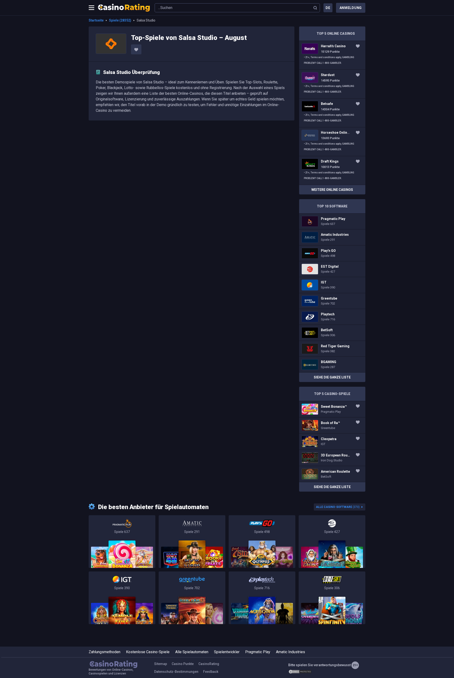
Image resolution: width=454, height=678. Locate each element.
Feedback (210, 672)
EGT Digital (332, 269)
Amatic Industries (332, 237)
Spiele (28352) (120, 20)
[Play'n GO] (262, 541)
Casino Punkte (183, 664)
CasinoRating (208, 664)
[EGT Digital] (332, 541)
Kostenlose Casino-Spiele (148, 652)
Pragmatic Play (332, 221)
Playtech (332, 317)
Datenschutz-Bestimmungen (176, 672)
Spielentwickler (227, 652)
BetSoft (332, 332)
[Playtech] (262, 597)
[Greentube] (192, 597)
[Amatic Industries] (192, 541)
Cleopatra (332, 441)
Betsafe (332, 113)
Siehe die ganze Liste (332, 377)
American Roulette (332, 474)
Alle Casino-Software (338, 507)
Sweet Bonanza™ (332, 409)
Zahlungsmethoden (104, 652)
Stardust (332, 84)
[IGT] (122, 597)
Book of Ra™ (332, 425)
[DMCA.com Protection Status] (300, 671)
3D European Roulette (332, 458)
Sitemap (160, 664)
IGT (332, 285)
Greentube (332, 301)
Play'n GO (332, 253)
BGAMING (332, 364)
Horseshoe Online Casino (332, 141)
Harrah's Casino (332, 55)
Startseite (96, 20)
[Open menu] (91, 8)
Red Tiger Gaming (332, 348)
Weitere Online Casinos (332, 190)
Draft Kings (332, 170)
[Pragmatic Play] (122, 541)
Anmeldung (351, 8)
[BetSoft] (332, 597)
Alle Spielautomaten (191, 652)
